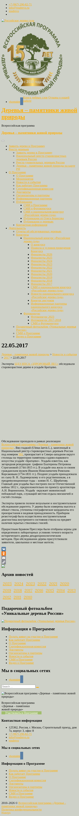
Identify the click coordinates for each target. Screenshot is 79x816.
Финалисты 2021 (41, 270)
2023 (30, 583)
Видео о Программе (28, 336)
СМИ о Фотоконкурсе (37, 208)
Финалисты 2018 (41, 280)
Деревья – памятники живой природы (31, 133)
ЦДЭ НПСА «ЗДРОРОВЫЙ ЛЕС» (36, 363)
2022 (41, 583)
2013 (71, 590)
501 (21, 454)
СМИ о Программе (35, 205)
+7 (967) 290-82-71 (20, 4)
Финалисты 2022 (41, 267)
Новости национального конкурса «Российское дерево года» (52, 295)
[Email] (39, 558)
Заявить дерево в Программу (27, 146)
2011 (17, 597)
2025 (7, 583)
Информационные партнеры (34, 198)
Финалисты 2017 (41, 283)
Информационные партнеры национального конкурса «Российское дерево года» (49, 307)
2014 (61, 590)
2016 (39, 590)
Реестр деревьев (19, 149)
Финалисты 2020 (41, 274)
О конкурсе (38, 244)
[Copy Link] (39, 562)
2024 (18, 583)
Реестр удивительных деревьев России (40, 162)
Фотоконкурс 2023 (42, 316)
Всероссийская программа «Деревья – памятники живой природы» (33, 804)
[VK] (39, 549)
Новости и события (28, 182)
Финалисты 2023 (41, 264)
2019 (7, 590)
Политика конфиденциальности (21, 809)
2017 (28, 590)
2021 (53, 583)
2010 (28, 597)
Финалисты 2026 (41, 254)
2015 (50, 590)
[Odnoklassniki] (39, 553)
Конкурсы (22, 234)
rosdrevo (14, 11)
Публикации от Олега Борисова (44, 218)
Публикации (24, 201)
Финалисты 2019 (41, 277)
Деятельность (17, 228)
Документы (23, 192)
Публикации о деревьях (38, 221)
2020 (64, 583)
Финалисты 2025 (41, 257)
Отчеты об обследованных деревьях (38, 231)
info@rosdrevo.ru (19, 7)
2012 (7, 597)
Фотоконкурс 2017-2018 (46, 320)
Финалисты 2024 (41, 261)
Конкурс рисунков (42, 300)
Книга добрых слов (35, 97)
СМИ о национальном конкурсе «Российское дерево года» (44, 213)
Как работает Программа (31, 185)
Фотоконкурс (32, 313)
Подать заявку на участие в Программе (33, 636)
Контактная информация (31, 224)
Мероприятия (24, 178)
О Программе (17, 172)
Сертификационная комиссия (34, 188)
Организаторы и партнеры (33, 195)
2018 (18, 590)
